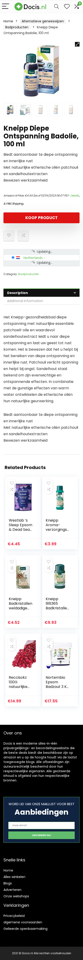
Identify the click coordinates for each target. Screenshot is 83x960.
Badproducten (16, 27)
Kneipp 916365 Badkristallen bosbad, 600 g (57, 608)
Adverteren (12, 889)
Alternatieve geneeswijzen (43, 21)
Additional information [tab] (25, 301)
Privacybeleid (14, 915)
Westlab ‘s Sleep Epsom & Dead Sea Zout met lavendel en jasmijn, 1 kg (20, 532)
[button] (77, 44)
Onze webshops (16, 896)
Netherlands (33, 257)
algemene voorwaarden (22, 922)
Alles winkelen (14, 877)
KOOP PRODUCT (41, 217)
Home (8, 21)
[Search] (56, 6)
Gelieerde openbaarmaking (25, 928)
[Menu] (5, 6)
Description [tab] (17, 293)
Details (74, 195)
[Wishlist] (67, 6)
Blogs (7, 883)
